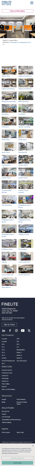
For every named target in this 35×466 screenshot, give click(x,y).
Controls (4, 341)
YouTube (23, 330)
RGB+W (4, 386)
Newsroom (7, 396)
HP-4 (3, 355)
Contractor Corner (7, 373)
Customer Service (7, 370)
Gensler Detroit (23, 165)
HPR (18, 339)
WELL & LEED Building (8, 389)
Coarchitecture (6, 165)
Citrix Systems (22, 249)
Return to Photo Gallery (17, 11)
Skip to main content (6, 4)
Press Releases (21, 399)
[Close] (33, 446)
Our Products (8, 335)
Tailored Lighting (6, 422)
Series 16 (19, 358)
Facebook (10, 330)
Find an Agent (6, 432)
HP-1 (3, 347)
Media (3, 402)
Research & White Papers (22, 403)
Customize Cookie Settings (17, 458)
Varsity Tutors (6, 140)
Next (33, 26)
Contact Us (5, 375)
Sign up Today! (9, 324)
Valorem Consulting (24, 127)
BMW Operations (23, 101)
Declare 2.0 (5, 381)
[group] (17, 30)
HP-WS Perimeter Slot (8, 361)
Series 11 (19, 352)
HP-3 (3, 352)
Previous (2, 26)
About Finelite (8, 408)
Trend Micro (22, 114)
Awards (4, 399)
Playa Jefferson (6, 287)
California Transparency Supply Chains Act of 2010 (17, 443)
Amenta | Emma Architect (23, 191)
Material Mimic (21, 350)
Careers (4, 414)
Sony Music (5, 114)
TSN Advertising (7, 205)
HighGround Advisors (25, 76)
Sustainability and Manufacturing (11, 419)
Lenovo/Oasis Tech (24, 262)
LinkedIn (4, 330)
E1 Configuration (22, 42)
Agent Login (20, 432)
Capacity (4, 262)
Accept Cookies (18, 463)
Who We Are (5, 411)
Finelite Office (6, 76)
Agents (5, 429)
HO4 (3, 344)
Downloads (5, 378)
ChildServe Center (23, 234)
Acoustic (4, 339)
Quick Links (7, 366)
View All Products (22, 361)
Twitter (29, 330)
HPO (3, 363)
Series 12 (19, 355)
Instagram (16, 330)
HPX (18, 344)
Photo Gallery (6, 384)
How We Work (6, 417)
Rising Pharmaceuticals (9, 101)
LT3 (18, 347)
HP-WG (4, 358)
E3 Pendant (13, 42)
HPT (18, 341)
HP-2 (3, 350)
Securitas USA (22, 152)
